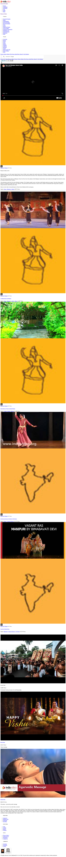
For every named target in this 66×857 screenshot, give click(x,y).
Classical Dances (10, 521)
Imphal (8, 411)
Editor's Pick (9, 54)
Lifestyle (5, 46)
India (4, 826)
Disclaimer (5, 837)
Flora (4, 24)
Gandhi (4, 827)
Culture (12, 189)
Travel (4, 48)
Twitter (4, 846)
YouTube (5, 844)
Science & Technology (7, 29)
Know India (14, 54)
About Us (21, 54)
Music (4, 20)
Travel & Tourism (6, 19)
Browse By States (4, 3)
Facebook (5, 845)
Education (5, 32)
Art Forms (17, 631)
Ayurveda (5, 39)
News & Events (6, 22)
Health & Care (6, 30)
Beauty (4, 40)
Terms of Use (6, 836)
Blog (18, 54)
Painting (4, 830)
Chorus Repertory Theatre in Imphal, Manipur (8, 408)
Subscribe (5, 820)
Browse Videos (4, 13)
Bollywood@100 (6, 49)
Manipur (12, 411)
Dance (4, 41)
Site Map (5, 821)
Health (4, 43)
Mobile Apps (5, 819)
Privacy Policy (6, 835)
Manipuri (9, 189)
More (4, 11)
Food (4, 42)
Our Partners (26, 54)
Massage (5, 47)
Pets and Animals (6, 23)
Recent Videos (3, 54)
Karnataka (5, 8)
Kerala (4, 5)
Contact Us (5, 838)
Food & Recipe (6, 31)
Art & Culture (6, 28)
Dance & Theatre (6, 27)
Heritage (5, 45)
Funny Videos (6, 50)
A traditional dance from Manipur (6, 298)
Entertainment (6, 21)
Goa (4, 9)
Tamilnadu (5, 7)
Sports (4, 26)
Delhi (4, 10)
